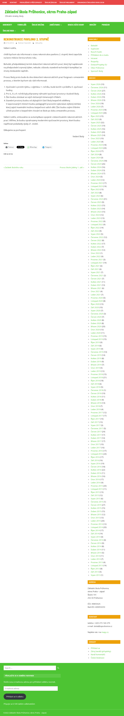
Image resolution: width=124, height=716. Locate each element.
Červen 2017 (96, 431)
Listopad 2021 (97, 262)
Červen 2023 (96, 202)
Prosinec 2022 (97, 221)
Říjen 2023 (95, 189)
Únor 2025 (95, 138)
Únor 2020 (95, 329)
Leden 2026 (96, 106)
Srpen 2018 (96, 387)
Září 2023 (95, 192)
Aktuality (38, 43)
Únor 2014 (95, 556)
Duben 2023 (96, 208)
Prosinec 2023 (97, 183)
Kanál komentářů (98, 654)
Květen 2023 (96, 205)
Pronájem (106, 25)
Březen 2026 (96, 100)
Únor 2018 (95, 406)
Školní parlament (67, 2)
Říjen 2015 (95, 492)
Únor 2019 (95, 368)
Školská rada (8, 30)
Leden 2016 (96, 482)
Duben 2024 (96, 170)
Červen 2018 (96, 393)
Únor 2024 (95, 176)
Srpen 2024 (96, 157)
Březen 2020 (96, 326)
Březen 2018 (96, 403)
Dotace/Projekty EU (99, 64)
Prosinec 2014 (97, 524)
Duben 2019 (96, 361)
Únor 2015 (95, 517)
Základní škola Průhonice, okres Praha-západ (41, 12)
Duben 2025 (96, 132)
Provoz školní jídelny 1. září (71, 167)
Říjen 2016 (95, 457)
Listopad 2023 (97, 186)
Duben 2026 (96, 97)
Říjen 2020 (95, 304)
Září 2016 (95, 460)
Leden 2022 (96, 256)
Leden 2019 (96, 371)
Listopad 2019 (97, 339)
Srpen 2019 (96, 349)
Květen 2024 (96, 167)
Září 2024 (95, 154)
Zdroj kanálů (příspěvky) (101, 651)
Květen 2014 (96, 546)
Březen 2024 (96, 173)
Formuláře (21, 25)
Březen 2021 (96, 288)
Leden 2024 (96, 180)
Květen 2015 (96, 508)
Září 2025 (95, 119)
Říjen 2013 (95, 568)
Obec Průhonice (97, 68)
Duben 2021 (96, 285)
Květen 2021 (96, 282)
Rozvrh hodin (96, 52)
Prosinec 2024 (97, 145)
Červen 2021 (96, 278)
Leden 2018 (96, 409)
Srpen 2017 (96, 425)
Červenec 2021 (97, 275)
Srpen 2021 (96, 272)
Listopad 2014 (97, 527)
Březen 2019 (96, 364)
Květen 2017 (96, 435)
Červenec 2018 (97, 390)
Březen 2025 (96, 135)
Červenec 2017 (97, 428)
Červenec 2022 (97, 237)
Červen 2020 (96, 317)
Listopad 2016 (97, 454)
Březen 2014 (96, 553)
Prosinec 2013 (97, 562)
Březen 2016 (96, 476)
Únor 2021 (95, 291)
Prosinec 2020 (97, 298)
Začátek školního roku (14, 167)
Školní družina (38, 25)
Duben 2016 (96, 473)
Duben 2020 (96, 323)
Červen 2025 (96, 125)
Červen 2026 (96, 90)
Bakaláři (94, 45)
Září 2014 (95, 533)
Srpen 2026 (96, 84)
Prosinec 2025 (97, 110)
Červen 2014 (96, 543)
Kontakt (13, 2)
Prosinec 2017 (97, 412)
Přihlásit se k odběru (14, 696)
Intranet (94, 58)
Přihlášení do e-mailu (99, 55)
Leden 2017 (96, 447)
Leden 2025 (96, 141)
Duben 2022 (96, 247)
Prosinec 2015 (97, 486)
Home (4, 2)
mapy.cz (104, 632)
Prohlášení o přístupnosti (31, 2)
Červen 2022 (96, 240)
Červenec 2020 (97, 313)
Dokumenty (7, 25)
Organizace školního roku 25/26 (90, 2)
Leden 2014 (96, 559)
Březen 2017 (96, 441)
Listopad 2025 (97, 113)
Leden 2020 (96, 333)
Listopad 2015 (97, 489)
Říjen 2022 (95, 227)
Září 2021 (95, 269)
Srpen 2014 (96, 537)
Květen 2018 (96, 396)
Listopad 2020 (97, 301)
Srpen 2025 (96, 122)
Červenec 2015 (97, 502)
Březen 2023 (96, 212)
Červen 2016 (96, 466)
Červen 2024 (96, 164)
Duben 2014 (96, 549)
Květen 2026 (96, 94)
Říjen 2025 (95, 116)
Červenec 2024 (97, 161)
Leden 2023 (96, 218)
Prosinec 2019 (97, 336)
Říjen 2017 (95, 419)
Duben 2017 (96, 438)
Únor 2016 (95, 479)
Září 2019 (95, 345)
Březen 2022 (96, 250)
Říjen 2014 (95, 530)
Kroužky (92, 25)
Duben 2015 (96, 511)
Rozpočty (94, 61)
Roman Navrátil (24, 43)
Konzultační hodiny (76, 25)
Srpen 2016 (96, 463)
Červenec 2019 (97, 352)
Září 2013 (95, 572)
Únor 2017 (95, 444)
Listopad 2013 (97, 565)
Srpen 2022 (96, 234)
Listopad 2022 (97, 224)
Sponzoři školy (97, 71)
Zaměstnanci (55, 25)
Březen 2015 (96, 514)
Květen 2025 (96, 129)
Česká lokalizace (97, 658)
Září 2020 (95, 307)
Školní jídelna (51, 2)
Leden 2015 (96, 521)
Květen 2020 (96, 320)
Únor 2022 (95, 253)
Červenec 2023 (97, 199)
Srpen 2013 (96, 575)
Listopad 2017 (97, 415)
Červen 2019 (96, 355)
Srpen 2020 (96, 310)
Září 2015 (95, 495)
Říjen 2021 (95, 266)
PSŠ (23, 30)
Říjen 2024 (95, 151)
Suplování (95, 48)
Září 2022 (95, 231)
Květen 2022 (96, 243)
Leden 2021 (96, 294)
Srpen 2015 (96, 498)
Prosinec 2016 (97, 451)
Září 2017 (95, 422)
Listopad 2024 (97, 148)
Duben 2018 (96, 400)
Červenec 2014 (97, 540)
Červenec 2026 (97, 87)
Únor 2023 (95, 215)
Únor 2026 (95, 103)
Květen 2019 (96, 358)
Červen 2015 (96, 505)
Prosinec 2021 (97, 259)
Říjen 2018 (95, 380)
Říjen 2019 (95, 342)
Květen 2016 (96, 470)
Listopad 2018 (97, 377)
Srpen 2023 (96, 196)
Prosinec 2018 (97, 374)
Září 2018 (95, 384)
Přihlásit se (95, 648)
